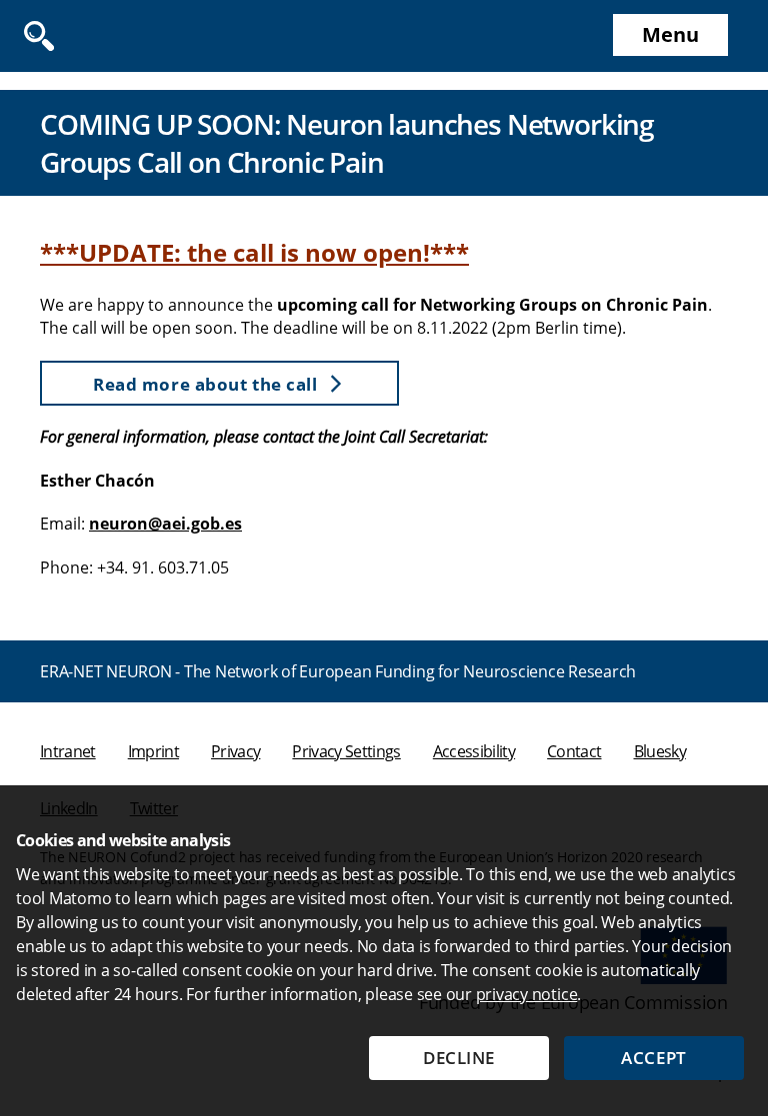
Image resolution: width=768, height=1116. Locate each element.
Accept (653, 1057)
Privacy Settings (346, 751)
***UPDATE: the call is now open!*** (254, 252)
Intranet (68, 751)
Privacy (235, 751)
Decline (459, 1057)
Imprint (153, 751)
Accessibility (474, 751)
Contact (574, 751)
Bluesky (660, 751)
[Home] (90, 36)
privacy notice (527, 994)
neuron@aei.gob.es (165, 524)
